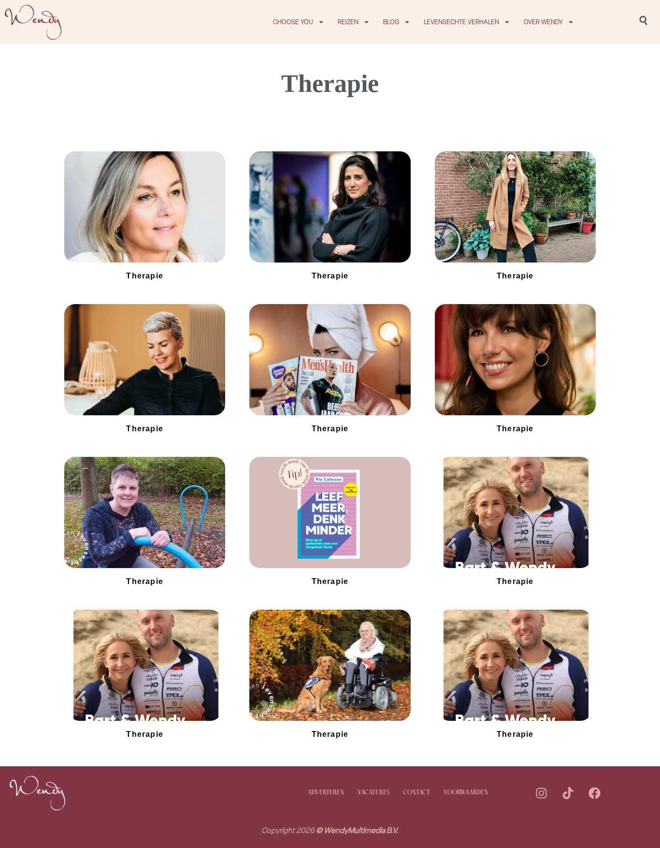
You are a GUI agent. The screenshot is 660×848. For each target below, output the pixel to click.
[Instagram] (541, 793)
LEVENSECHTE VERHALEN (461, 22)
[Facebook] (594, 793)
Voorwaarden (466, 793)
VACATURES (373, 793)
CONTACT (416, 793)
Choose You (293, 22)
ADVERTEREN (326, 793)
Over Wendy (543, 22)
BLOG (391, 22)
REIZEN (348, 22)
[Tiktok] (568, 793)
